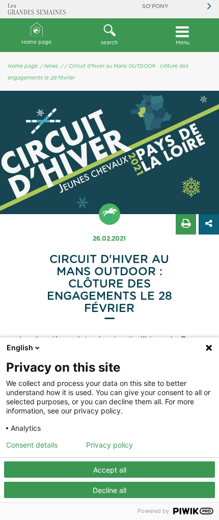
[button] (109, 35)
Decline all (109, 490)
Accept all (109, 469)
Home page (36, 42)
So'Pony (155, 6)
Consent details (32, 445)
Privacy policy (109, 445)
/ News (49, 66)
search (109, 42)
